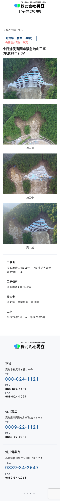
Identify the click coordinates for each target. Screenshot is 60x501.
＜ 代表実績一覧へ (13, 30)
